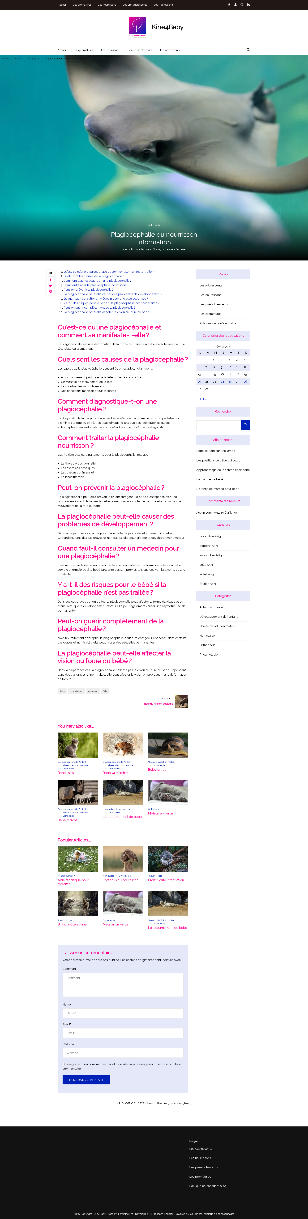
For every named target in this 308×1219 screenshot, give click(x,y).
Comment (69, 968)
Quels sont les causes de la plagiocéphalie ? (94, 276)
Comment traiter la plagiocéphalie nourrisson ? (96, 285)
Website (68, 1044)
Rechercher (223, 411)
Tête (105, 691)
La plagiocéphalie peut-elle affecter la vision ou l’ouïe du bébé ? (108, 312)
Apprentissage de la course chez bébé (223, 470)
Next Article (167, 698)
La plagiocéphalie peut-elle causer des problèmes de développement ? (113, 294)
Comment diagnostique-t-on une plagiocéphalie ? (98, 280)
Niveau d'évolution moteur (76, 765)
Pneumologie (155, 875)
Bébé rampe (157, 769)
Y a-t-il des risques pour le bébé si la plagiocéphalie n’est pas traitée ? (112, 303)
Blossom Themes (163, 1213)
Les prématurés (82, 4)
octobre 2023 (209, 545)
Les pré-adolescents (135, 4)
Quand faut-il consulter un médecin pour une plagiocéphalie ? (106, 298)
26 (245, 381)
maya (124, 249)
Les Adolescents (164, 4)
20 (199, 381)
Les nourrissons (107, 4)
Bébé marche (68, 820)
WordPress (195, 1213)
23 (222, 381)
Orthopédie (154, 225)
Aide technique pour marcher (73, 882)
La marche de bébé (209, 479)
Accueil (62, 4)
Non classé (108, 875)
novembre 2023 (210, 536)
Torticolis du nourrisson (120, 880)
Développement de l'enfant (72, 762)
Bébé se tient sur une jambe (215, 450)
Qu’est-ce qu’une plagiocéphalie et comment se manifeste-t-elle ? (109, 271)
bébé (62, 691)
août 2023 (206, 564)
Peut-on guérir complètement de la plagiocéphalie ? (100, 307)
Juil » (203, 399)
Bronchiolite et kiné (72, 924)
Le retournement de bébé (122, 817)
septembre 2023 (211, 555)
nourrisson (92, 691)
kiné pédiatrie (76, 691)
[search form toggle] (248, 49)
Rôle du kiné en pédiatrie (158, 703)
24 (230, 381)
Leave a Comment (176, 249)
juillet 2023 (207, 574)
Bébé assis (66, 773)
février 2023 (208, 583)
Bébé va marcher (115, 773)
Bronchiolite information (166, 880)
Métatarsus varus (161, 813)
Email (67, 1024)
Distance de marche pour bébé (217, 488)
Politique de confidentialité (218, 323)
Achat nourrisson (66, 875)
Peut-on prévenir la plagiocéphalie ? (89, 289)
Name (67, 1004)
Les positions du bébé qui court (218, 460)
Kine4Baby (168, 27)
